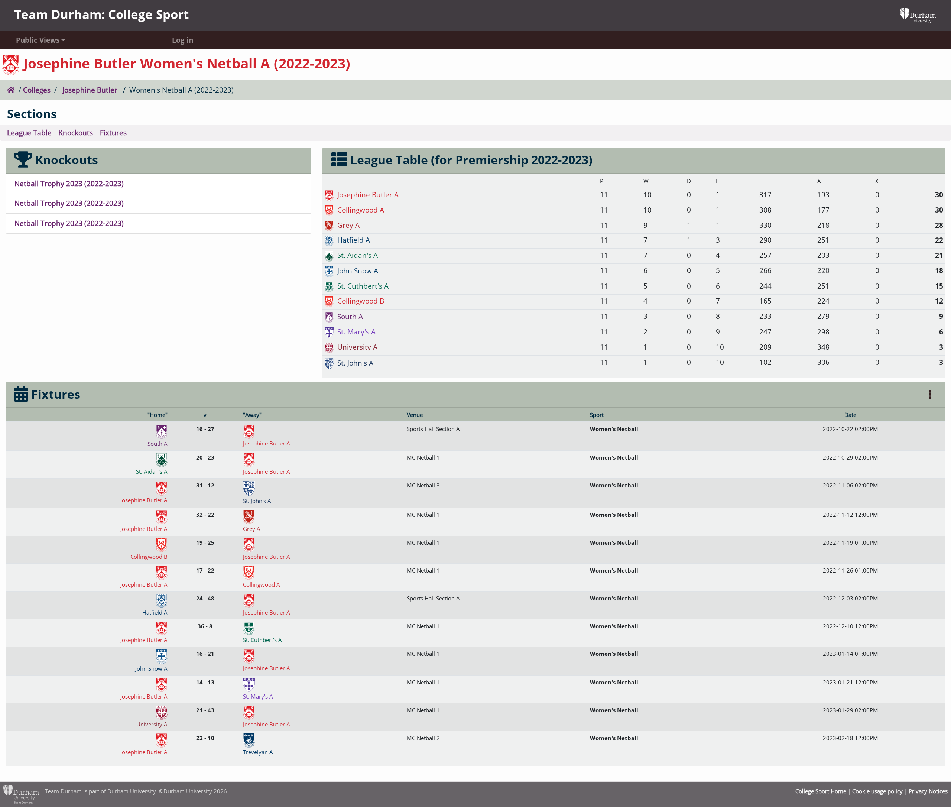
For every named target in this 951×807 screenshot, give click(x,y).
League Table (29, 132)
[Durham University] (918, 14)
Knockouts (75, 132)
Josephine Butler (89, 89)
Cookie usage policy (877, 791)
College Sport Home (820, 791)
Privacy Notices (928, 791)
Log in (182, 40)
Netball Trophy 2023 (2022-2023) (69, 183)
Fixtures (113, 132)
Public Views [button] (37, 40)
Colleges (37, 89)
